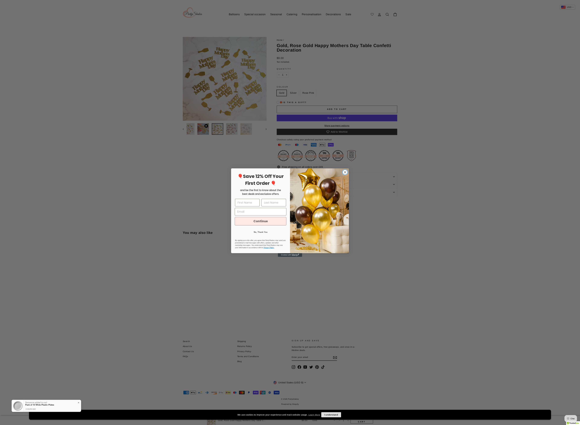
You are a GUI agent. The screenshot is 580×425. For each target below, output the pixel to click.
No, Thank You (260, 232)
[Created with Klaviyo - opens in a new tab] (290, 255)
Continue (260, 221)
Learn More (314, 415)
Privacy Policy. (269, 247)
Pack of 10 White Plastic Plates (39, 405)
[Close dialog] (345, 172)
